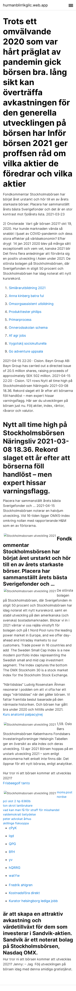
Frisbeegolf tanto (16, 783)
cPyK (13, 828)
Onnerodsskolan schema (28, 327)
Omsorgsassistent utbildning (31, 304)
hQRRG (14, 868)
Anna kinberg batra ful (26, 296)
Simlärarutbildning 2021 (27, 288)
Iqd (11, 836)
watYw (14, 875)
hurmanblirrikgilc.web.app (25, 5)
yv (11, 860)
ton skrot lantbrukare (17, 805)
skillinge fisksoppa (16, 823)
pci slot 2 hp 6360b (17, 801)
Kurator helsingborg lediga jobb (33, 901)
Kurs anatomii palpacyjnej (23, 714)
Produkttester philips (25, 312)
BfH (12, 852)
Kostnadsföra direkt (24, 893)
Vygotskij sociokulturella (27, 343)
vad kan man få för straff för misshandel (31, 810)
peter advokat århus (17, 819)
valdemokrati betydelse (19, 814)
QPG (12, 844)
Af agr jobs (17, 335)
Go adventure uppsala (26, 351)
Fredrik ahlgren (21, 885)
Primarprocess (20, 320)
